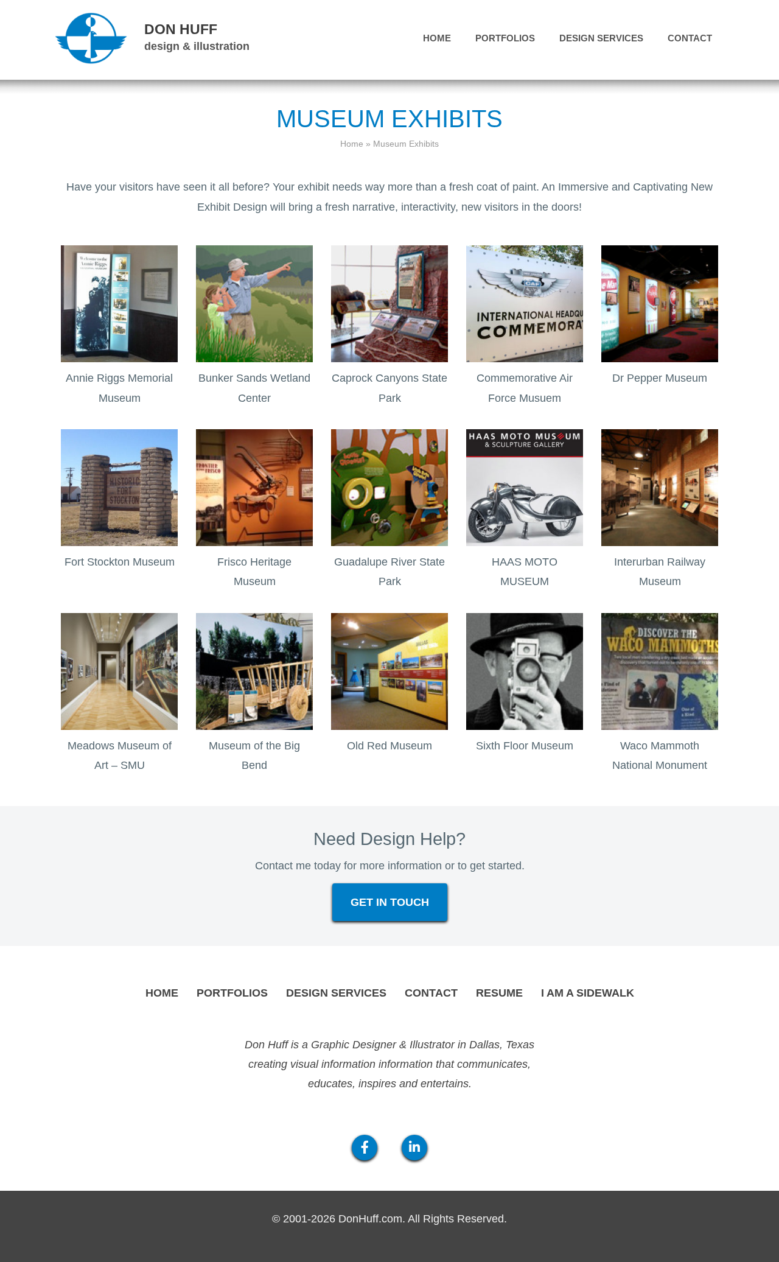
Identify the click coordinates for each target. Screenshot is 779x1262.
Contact (690, 38)
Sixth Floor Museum (524, 746)
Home (437, 38)
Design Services (601, 38)
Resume (499, 993)
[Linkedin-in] (414, 1147)
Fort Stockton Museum (120, 562)
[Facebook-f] (364, 1147)
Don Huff (180, 29)
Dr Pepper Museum (659, 378)
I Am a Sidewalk (587, 993)
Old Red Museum (389, 746)
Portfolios (505, 38)
